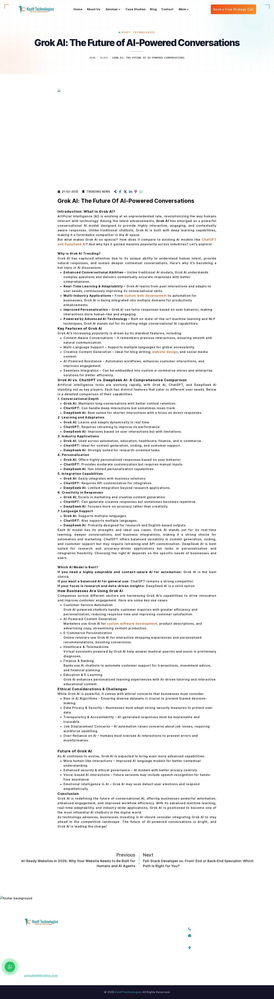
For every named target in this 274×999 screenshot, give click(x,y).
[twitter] (198, 963)
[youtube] (223, 963)
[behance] (232, 963)
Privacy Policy (98, 942)
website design (165, 352)
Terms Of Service (101, 928)
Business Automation (144, 955)
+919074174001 (206, 928)
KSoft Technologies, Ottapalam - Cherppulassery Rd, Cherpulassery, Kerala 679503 (217, 947)
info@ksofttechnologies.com (215, 934)
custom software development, (132, 623)
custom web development (145, 295)
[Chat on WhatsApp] (10, 967)
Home (93, 57)
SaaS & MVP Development (148, 942)
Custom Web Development (148, 969)
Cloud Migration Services (147, 935)
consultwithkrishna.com (41, 975)
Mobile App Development (147, 962)
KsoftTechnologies (128, 992)
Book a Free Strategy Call (233, 9)
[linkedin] (215, 963)
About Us (95, 935)
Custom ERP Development (148, 948)
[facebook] (190, 963)
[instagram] (207, 963)
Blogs (104, 57)
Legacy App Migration (145, 928)
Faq (91, 955)
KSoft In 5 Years (100, 948)
